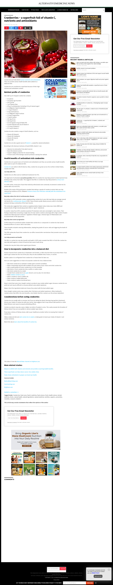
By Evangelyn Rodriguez (86, 100)
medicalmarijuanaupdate (48, 9)
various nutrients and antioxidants (30, 80)
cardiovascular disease (19, 201)
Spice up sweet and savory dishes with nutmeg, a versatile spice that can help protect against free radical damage (92, 63)
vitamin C (28, 143)
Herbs (12, 397)
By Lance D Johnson (85, 152)
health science (53, 395)
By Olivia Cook (84, 163)
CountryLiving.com (9, 384)
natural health (18, 397)
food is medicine (32, 395)
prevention (59, 397)
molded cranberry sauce (18, 274)
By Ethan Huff (84, 147)
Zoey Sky (14, 24)
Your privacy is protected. (12, 422)
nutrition (47, 397)
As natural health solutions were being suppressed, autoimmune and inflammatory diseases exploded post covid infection (92, 167)
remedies (7, 399)
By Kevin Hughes (85, 141)
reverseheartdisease (13, 9)
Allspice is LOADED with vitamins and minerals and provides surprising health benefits (28, 369)
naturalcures (74, 9)
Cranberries (7, 167)
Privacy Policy (56, 579)
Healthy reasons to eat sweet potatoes (86, 68)
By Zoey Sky (84, 65)
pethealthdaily (35, 9)
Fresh (46, 395)
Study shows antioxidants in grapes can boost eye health (20, 375)
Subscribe (90, 583)
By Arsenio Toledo (85, 94)
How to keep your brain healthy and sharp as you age (89, 161)
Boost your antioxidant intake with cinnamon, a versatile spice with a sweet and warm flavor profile (91, 127)
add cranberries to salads (27, 317)
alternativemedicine (62, 9)
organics (52, 397)
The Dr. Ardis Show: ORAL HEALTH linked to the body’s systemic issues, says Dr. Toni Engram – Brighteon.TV (91, 138)
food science (41, 395)
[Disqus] (35, 501)
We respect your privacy (48, 575)
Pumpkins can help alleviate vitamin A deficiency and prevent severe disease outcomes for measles (91, 150)
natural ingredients (28, 397)
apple (27, 273)
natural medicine (39, 397)
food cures (24, 395)
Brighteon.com (8, 387)
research (12, 399)
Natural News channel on (28, 361)
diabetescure (25, 9)
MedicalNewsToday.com (11, 381)
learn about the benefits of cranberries (25, 322)
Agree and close (98, 576)
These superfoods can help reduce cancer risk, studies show (21, 372)
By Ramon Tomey (85, 158)
